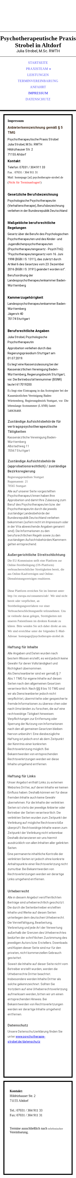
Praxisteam (37, 69)
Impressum (38, 93)
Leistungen (38, 75)
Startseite (38, 62)
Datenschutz (38, 99)
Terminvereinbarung (38, 81)
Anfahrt (38, 87)
